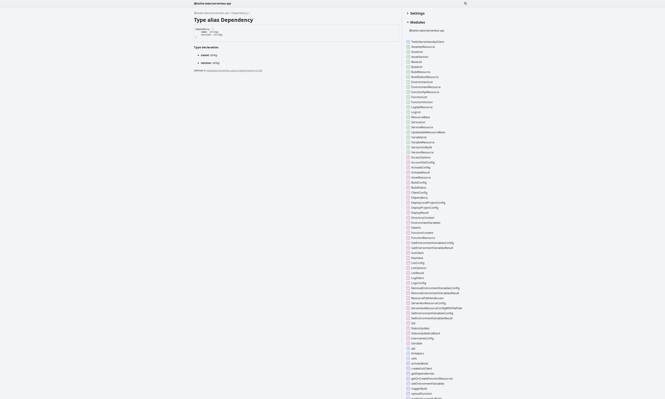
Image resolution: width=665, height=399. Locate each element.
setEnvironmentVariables (427, 383)
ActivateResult (420, 172)
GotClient (417, 253)
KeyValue (417, 258)
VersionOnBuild (421, 147)
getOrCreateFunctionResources (432, 378)
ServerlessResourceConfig (428, 303)
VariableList (419, 137)
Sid (413, 323)
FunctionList (419, 97)
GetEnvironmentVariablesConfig (432, 243)
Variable (416, 343)
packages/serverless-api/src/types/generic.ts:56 (234, 70)
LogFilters (417, 278)
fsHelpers (417, 353)
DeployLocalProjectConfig (428, 202)
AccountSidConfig (423, 162)
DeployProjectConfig (424, 207)
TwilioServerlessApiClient (427, 42)
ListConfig (417, 263)
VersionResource (422, 152)
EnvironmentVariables (425, 222)
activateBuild (419, 363)
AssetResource (421, 177)
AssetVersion (419, 57)
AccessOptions (421, 157)
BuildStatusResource (424, 77)
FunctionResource (423, 238)
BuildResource (420, 72)
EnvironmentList (422, 82)
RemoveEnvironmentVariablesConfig (435, 288)
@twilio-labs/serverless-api (212, 3)
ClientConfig (419, 192)
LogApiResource (422, 107)
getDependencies (422, 373)
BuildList (416, 67)
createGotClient (421, 368)
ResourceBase (420, 117)
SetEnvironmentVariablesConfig (432, 313)
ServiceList (418, 122)
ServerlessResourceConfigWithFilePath (436, 308)
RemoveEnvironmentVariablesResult (435, 293)
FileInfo (416, 227)
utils (414, 358)
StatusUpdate (420, 328)
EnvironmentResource (426, 87)
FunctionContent (422, 233)
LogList (416, 112)
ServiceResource (422, 127)
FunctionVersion (422, 102)
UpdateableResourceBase (428, 132)
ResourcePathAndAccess (427, 298)
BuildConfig (419, 182)
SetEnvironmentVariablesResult (432, 318)
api (413, 348)
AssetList (417, 52)
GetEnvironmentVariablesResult (432, 248)
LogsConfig (418, 283)
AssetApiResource (423, 47)
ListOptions (418, 268)
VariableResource (422, 142)
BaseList (416, 62)
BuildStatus (418, 187)
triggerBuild (419, 388)
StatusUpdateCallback (425, 333)
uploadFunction (421, 393)
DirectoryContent (422, 217)
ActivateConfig (420, 167)
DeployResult (420, 212)
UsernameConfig (422, 338)
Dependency (239, 13)
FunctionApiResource (425, 92)
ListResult (417, 273)
